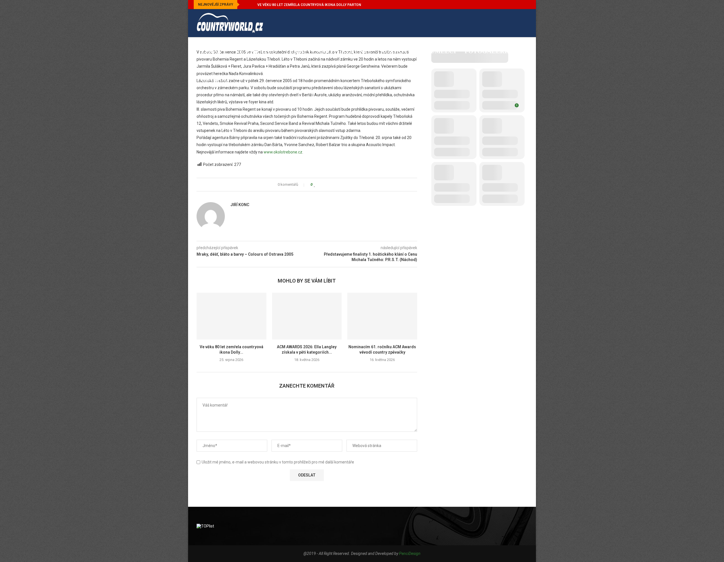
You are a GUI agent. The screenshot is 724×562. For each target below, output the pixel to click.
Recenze (356, 51)
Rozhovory (401, 51)
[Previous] (245, 4)
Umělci (443, 51)
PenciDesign (410, 553)
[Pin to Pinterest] (330, 184)
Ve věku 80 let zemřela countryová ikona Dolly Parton (309, 5)
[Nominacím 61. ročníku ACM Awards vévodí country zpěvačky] (382, 316)
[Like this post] (314, 184)
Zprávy (214, 51)
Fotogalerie (488, 51)
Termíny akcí (309, 51)
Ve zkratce (255, 51)
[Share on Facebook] (320, 184)
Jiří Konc (239, 204)
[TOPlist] (205, 526)
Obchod (215, 79)
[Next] (252, 4)
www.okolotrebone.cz (283, 152)
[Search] (524, 108)
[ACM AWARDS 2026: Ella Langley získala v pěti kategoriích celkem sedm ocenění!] (307, 316)
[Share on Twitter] (325, 184)
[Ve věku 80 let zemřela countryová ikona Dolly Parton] (231, 316)
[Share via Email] (336, 184)
